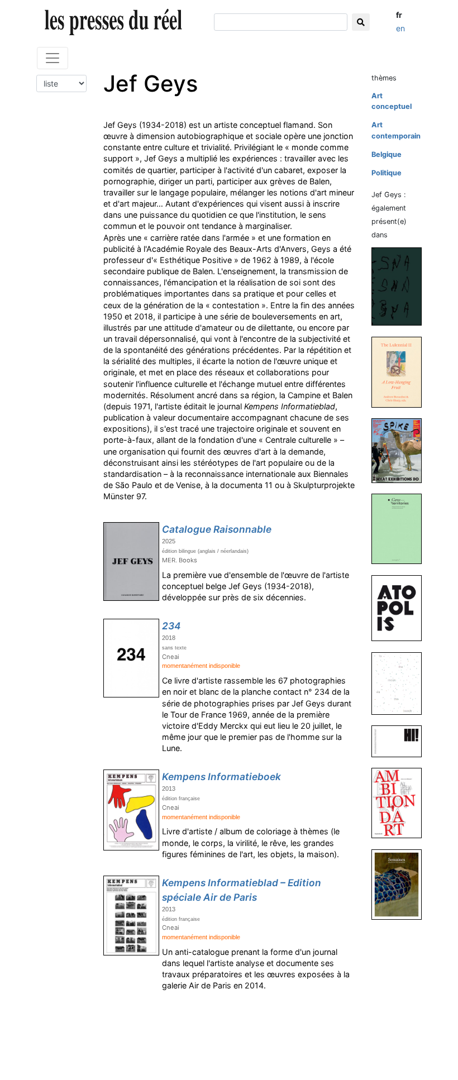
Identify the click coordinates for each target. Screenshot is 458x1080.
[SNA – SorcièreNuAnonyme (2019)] (401, 286)
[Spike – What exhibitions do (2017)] (401, 450)
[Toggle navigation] (52, 58)
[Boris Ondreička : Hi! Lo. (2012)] (401, 741)
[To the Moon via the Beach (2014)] (401, 682)
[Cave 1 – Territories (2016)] (401, 528)
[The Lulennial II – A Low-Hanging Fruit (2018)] (401, 371)
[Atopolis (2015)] (401, 608)
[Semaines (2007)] (401, 884)
